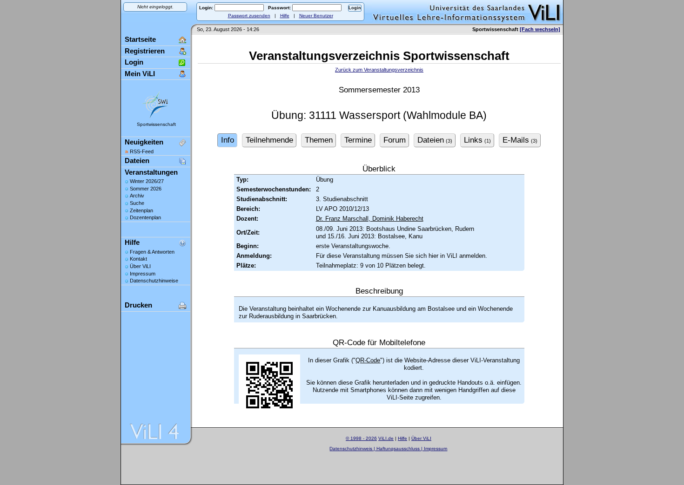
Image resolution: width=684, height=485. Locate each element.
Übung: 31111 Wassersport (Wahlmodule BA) (379, 115)
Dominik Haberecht (396, 218)
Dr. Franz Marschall (342, 218)
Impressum (142, 273)
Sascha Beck (399, 454)
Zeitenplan (141, 210)
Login (134, 62)
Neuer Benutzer (316, 15)
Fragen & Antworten (152, 252)
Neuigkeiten (144, 142)
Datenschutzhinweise (154, 280)
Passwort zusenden (249, 15)
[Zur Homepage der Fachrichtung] (155, 117)
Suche (137, 203)
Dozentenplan (145, 217)
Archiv (137, 195)
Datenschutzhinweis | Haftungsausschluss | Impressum (388, 448)
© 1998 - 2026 (361, 438)
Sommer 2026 (145, 188)
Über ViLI (140, 266)
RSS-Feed (142, 151)
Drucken (138, 305)
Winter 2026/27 (147, 181)
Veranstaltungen (151, 172)
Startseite (140, 39)
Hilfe (284, 15)
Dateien (137, 160)
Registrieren (145, 51)
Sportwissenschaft (156, 124)
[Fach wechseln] (540, 29)
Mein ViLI (140, 74)
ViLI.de (386, 438)
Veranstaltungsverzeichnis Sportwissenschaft (379, 55)
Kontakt (138, 259)
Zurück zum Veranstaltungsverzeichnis (379, 69)
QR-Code (367, 360)
